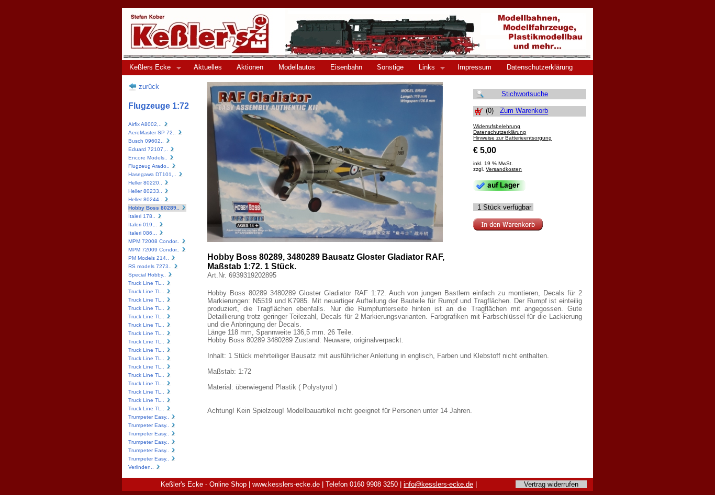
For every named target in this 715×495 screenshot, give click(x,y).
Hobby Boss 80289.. (154, 208)
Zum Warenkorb (524, 111)
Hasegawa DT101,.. (153, 174)
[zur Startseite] (357, 57)
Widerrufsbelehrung (496, 126)
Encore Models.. (148, 157)
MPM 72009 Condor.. (154, 249)
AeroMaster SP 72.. (152, 132)
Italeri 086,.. (143, 233)
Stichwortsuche (524, 94)
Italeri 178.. (142, 216)
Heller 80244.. (146, 199)
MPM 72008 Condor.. (154, 241)
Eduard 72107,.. (149, 149)
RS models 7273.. (150, 266)
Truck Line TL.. (147, 283)
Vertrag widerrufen (551, 484)
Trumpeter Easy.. (149, 417)
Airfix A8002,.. (145, 124)
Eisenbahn (346, 67)
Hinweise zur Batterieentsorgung (512, 138)
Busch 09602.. (146, 141)
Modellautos (296, 67)
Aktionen (250, 67)
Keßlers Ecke (146, 67)
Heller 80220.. (146, 183)
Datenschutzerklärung (540, 67)
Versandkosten (504, 169)
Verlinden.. (141, 467)
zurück (148, 86)
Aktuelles (208, 67)
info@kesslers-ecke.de (438, 484)
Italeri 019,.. (143, 224)
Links (423, 67)
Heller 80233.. (146, 191)
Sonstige (390, 67)
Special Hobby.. (147, 275)
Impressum (474, 67)
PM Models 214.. (149, 258)
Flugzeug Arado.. (149, 166)
